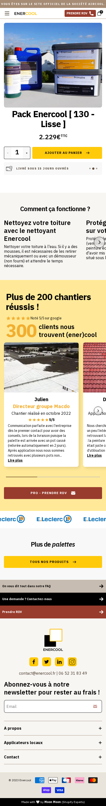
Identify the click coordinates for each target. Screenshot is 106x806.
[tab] (90, 168)
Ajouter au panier (63, 153)
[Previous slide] (10, 70)
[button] (53, 65)
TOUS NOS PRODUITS (49, 562)
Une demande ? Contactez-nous (27, 599)
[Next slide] (96, 70)
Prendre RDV (77, 13)
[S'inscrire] (95, 706)
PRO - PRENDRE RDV (49, 493)
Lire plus (15, 460)
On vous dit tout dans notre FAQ (26, 586)
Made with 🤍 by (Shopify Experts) (53, 802)
